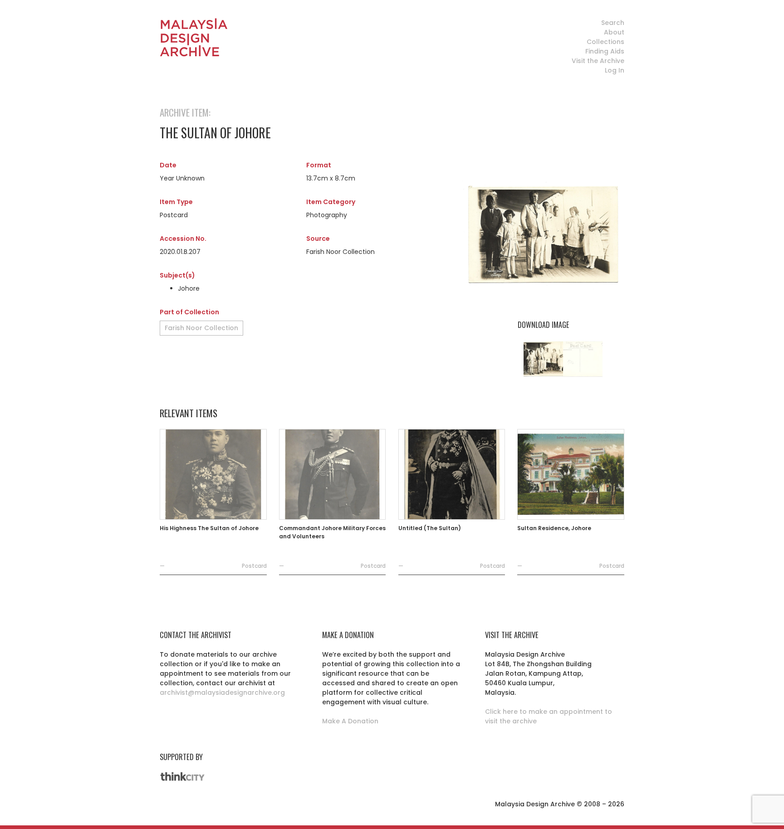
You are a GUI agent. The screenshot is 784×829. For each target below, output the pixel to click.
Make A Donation (350, 721)
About (614, 32)
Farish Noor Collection (201, 327)
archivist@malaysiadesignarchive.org (222, 692)
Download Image (543, 324)
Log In (614, 70)
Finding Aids (604, 51)
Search (612, 22)
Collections (605, 41)
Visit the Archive (598, 60)
